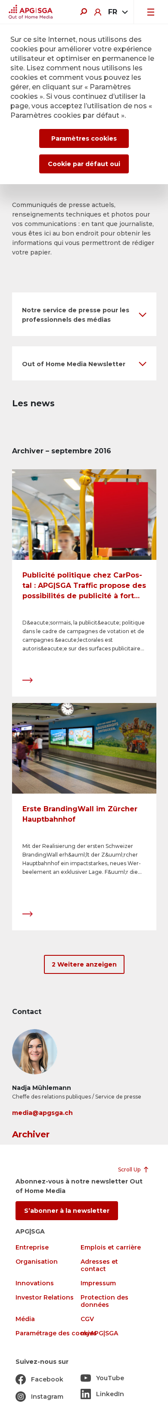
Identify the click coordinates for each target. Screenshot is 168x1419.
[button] (84, 314)
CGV (87, 1319)
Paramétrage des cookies (56, 1333)
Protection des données (104, 1301)
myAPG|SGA (99, 1333)
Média (25, 1319)
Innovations (35, 1283)
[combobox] (117, 12)
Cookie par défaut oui (84, 164)
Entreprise (32, 1247)
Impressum (98, 1283)
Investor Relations (45, 1297)
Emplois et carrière (111, 1247)
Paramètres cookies (84, 138)
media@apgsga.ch (42, 1113)
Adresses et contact (99, 1265)
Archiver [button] (31, 1134)
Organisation (37, 1261)
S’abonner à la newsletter (66, 1211)
